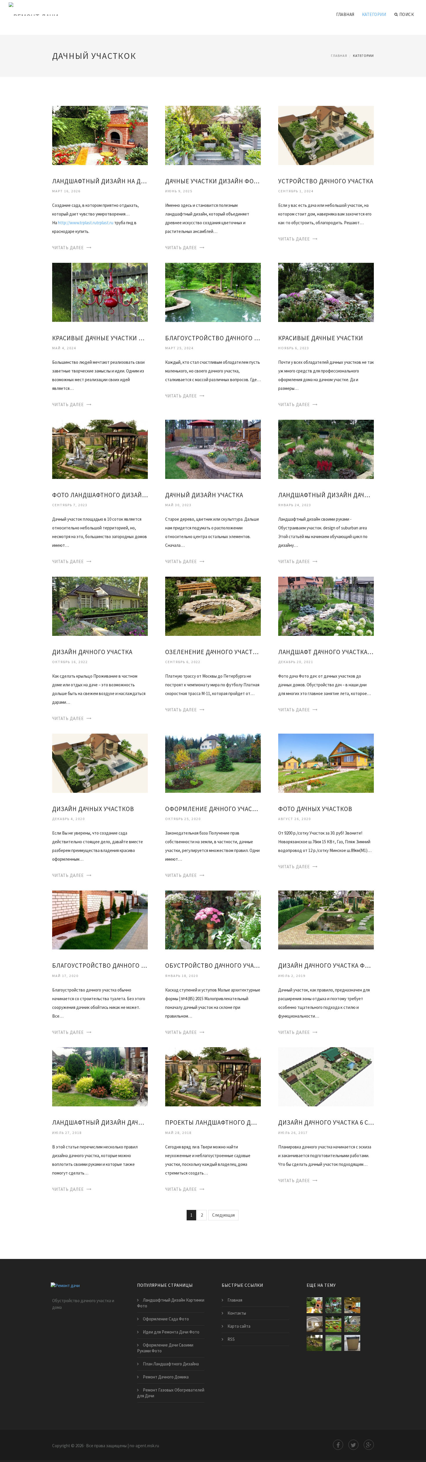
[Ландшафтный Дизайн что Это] (333, 1324)
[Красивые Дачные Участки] (326, 292)
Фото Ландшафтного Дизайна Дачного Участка (100, 495)
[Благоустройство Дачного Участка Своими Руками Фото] (100, 919)
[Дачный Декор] (333, 1305)
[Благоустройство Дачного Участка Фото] (213, 292)
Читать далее (68, 247)
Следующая (223, 1215)
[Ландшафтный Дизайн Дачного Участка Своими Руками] (100, 1076)
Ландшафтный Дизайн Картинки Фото (170, 1303)
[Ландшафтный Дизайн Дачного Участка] (326, 448)
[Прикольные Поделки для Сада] (333, 1343)
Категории (374, 14)
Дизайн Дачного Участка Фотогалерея (326, 965)
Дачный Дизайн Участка (204, 495)
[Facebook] (338, 1445)
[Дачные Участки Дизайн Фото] (213, 135)
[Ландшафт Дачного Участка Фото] (326, 605)
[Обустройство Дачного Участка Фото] (213, 919)
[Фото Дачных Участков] (326, 762)
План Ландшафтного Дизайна (171, 1364)
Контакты (236, 1313)
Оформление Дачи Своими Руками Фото (165, 1348)
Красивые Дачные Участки (320, 338)
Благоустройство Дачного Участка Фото (213, 338)
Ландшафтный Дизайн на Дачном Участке (100, 181)
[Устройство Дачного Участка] (326, 135)
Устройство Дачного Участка (325, 181)
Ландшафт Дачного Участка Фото (326, 652)
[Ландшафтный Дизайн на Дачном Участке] (100, 135)
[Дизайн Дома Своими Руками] (315, 1324)
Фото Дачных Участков (315, 809)
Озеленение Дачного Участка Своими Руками (213, 652)
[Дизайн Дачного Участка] (100, 605)
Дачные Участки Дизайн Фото (213, 181)
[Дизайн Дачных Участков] (100, 762)
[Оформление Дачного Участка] (213, 762)
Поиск (406, 14)
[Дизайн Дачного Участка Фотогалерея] (326, 919)
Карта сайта (238, 1326)
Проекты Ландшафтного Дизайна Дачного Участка (213, 1122)
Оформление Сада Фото (166, 1319)
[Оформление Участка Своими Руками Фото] (315, 1343)
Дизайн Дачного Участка (92, 652)
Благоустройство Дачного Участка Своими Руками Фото (100, 965)
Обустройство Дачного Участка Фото (213, 965)
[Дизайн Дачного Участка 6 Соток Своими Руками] (326, 1076)
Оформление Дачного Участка (213, 809)
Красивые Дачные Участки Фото (100, 338)
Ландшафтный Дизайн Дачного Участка (326, 495)
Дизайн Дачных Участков (93, 809)
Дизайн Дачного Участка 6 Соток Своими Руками (326, 1122)
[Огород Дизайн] (352, 1324)
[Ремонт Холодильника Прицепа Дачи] (352, 1343)
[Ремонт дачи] (34, 9)
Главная (345, 14)
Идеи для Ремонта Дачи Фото (171, 1332)
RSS (231, 1339)
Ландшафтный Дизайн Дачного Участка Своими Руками (100, 1122)
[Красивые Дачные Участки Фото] (100, 292)
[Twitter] (353, 1445)
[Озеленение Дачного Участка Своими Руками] (213, 605)
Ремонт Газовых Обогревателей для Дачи (170, 1392)
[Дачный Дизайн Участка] (213, 448)
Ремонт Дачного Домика (166, 1377)
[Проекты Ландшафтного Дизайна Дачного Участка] (213, 1076)
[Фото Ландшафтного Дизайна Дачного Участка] (100, 448)
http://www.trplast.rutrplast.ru (85, 222)
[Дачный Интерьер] (352, 1305)
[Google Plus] (369, 1445)
